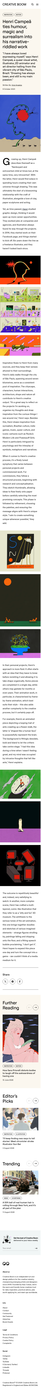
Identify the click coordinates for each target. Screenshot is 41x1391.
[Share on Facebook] (20, 1005)
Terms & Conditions (10, 1359)
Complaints (7, 1367)
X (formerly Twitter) (10, 1389)
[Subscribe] (34, 1270)
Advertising (16, 1220)
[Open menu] (36, 4)
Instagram (6, 1380)
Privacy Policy (8, 1362)
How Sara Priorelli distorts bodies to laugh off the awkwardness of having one (19, 1095)
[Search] (31, 4)
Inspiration (8, 15)
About (5, 1332)
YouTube (6, 1386)
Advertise (6, 1343)
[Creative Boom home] (14, 4)
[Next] (34, 1031)
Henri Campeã (11, 60)
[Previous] (27, 1031)
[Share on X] (5, 1005)
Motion (18, 15)
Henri (25, 210)
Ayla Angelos (17, 85)
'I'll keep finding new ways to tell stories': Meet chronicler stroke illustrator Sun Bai (19, 1165)
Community (7, 1338)
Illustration (20, 1158)
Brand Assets (8, 1346)
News (6, 1220)
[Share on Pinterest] (12, 1005)
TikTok (5, 1383)
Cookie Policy (8, 1365)
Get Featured (8, 1341)
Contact (6, 1335)
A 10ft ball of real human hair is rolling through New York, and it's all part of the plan (19, 1227)
